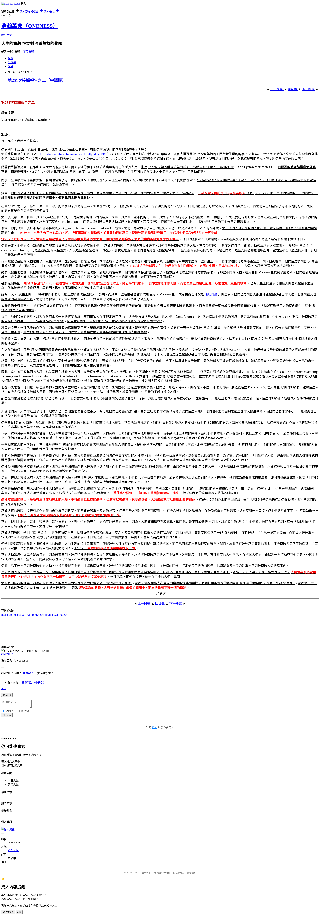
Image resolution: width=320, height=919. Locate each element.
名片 (10, 66)
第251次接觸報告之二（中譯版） (37, 80)
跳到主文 (6, 35)
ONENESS (7, 654)
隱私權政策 (178, 872)
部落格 (12, 62)
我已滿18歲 (8, 912)
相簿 (10, 58)
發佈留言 (7, 715)
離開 (19, 912)
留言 (34, 673)
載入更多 (7, 695)
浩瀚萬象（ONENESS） (29, 26)
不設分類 (28, 51)
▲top (4, 688)
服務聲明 (191, 872)
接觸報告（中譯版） (34, 682)
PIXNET (135, 872)
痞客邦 (27, 673)
